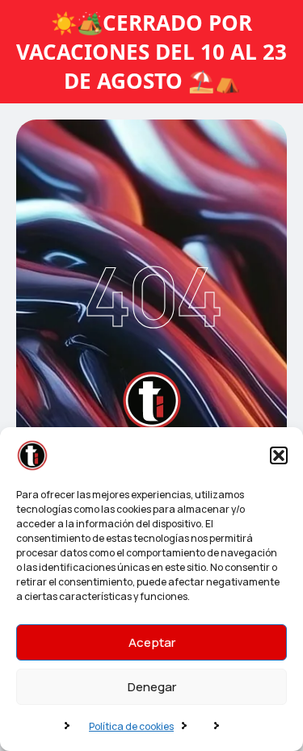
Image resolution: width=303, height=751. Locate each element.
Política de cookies (131, 726)
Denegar (152, 686)
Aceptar (151, 642)
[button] (279, 455)
